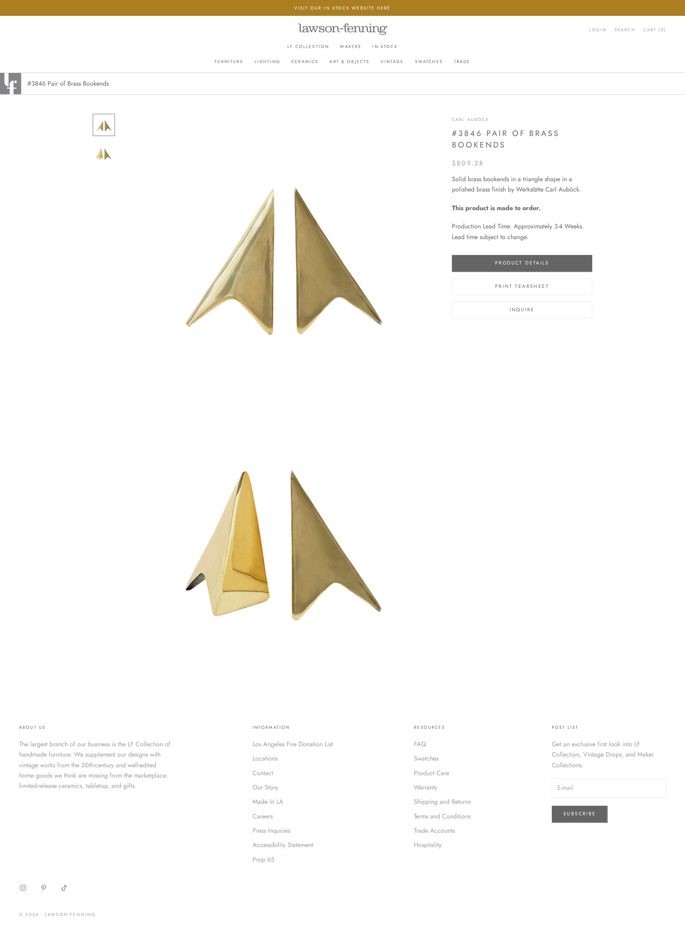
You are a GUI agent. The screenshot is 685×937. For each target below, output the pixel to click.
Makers (350, 46)
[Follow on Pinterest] (44, 888)
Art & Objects (349, 61)
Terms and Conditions (442, 816)
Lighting (267, 61)
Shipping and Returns (442, 801)
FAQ (420, 744)
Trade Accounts (434, 830)
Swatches (429, 61)
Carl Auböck (470, 119)
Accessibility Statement (283, 844)
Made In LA (268, 801)
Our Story (265, 787)
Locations (265, 758)
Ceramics (304, 61)
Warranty (425, 787)
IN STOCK (384, 46)
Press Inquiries (271, 830)
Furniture (228, 61)
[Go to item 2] (104, 153)
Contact (263, 773)
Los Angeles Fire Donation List (293, 744)
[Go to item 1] (104, 125)
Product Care (431, 773)
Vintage (392, 61)
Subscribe (579, 813)
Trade (462, 61)
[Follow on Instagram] (23, 888)
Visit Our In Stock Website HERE (342, 8)
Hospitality (428, 844)
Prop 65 (263, 859)
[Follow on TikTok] (64, 888)
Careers (263, 816)
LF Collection (308, 46)
